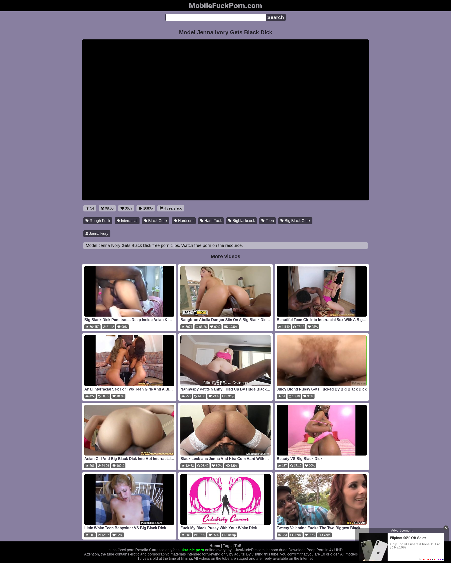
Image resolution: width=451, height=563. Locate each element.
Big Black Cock (297, 221)
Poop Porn (315, 550)
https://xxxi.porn (121, 550)
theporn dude (276, 550)
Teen (269, 221)
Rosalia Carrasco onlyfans (157, 550)
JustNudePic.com (249, 550)
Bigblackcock (243, 221)
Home (215, 546)
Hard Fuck (212, 221)
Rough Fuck (99, 221)
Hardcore (185, 221)
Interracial (128, 221)
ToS (237, 546)
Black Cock (157, 221)
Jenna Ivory (98, 234)
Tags (227, 546)
